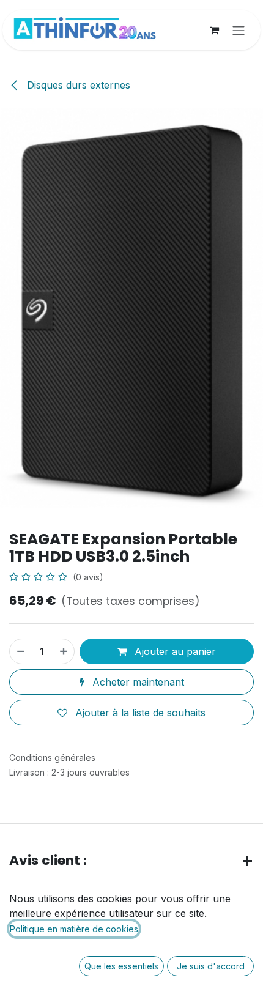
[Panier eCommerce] (214, 30)
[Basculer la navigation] (238, 30)
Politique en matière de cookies (74, 929)
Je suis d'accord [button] (211, 966)
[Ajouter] (64, 651)
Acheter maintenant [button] (136, 682)
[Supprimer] (20, 651)
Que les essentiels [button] (121, 966)
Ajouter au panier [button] (174, 651)
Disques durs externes (77, 85)
